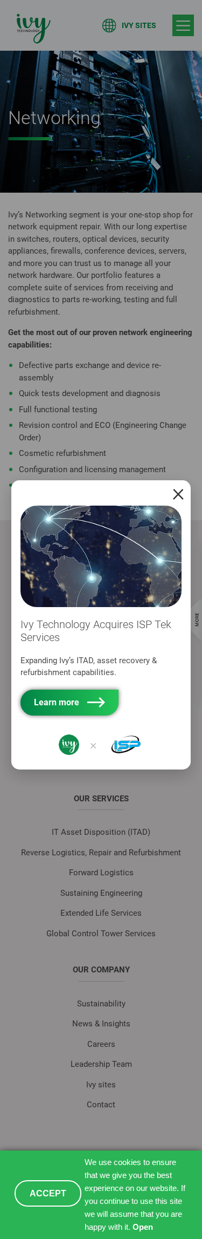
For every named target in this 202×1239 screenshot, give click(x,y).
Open (143, 1226)
